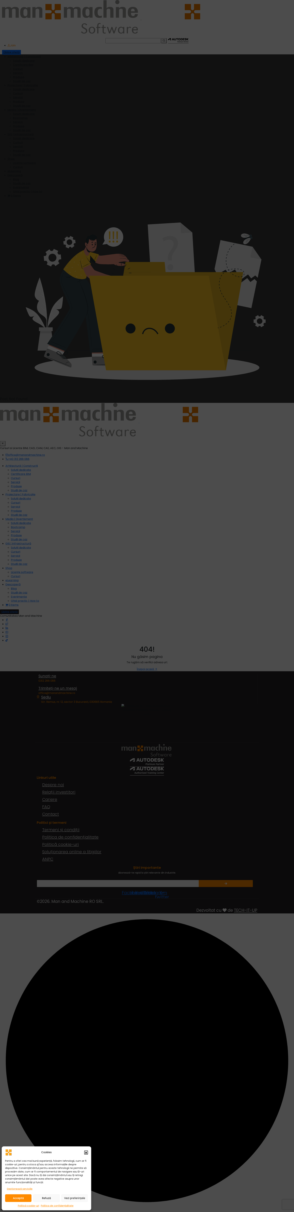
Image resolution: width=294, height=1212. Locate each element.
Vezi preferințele (74, 1198)
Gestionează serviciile (19, 1189)
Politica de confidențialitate (57, 1205)
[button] (86, 1152)
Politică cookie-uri (28, 1205)
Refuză (46, 1198)
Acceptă (18, 1198)
